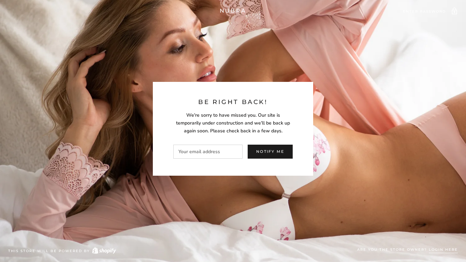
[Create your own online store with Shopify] (103, 251)
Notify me (270, 151)
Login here (443, 249)
